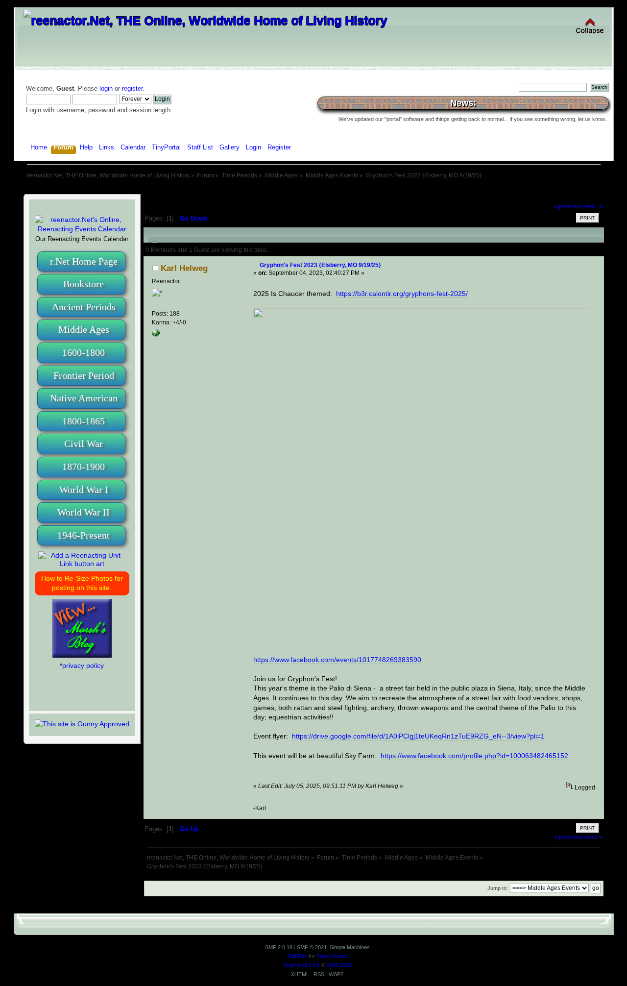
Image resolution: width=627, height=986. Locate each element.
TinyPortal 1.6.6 (301, 965)
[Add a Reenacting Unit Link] (82, 563)
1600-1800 (83, 352)
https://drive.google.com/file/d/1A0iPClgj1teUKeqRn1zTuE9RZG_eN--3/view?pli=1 (418, 736)
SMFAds (297, 956)
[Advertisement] (313, 190)
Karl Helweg (184, 268)
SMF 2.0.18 (278, 947)
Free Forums (332, 956)
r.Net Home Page (84, 261)
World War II (83, 512)
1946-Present (83, 535)
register (132, 88)
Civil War (83, 443)
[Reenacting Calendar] (82, 229)
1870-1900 (83, 466)
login (106, 88)
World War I (83, 489)
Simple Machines (350, 947)
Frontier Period (83, 375)
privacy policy (83, 665)
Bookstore (83, 283)
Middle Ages (83, 329)
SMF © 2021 (312, 947)
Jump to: (497, 888)
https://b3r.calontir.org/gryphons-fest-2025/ (402, 293)
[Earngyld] (156, 334)
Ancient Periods (84, 306)
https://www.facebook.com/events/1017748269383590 (337, 660)
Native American (84, 398)
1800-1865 (83, 421)
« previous (568, 206)
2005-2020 (339, 965)
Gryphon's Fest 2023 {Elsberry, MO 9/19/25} (320, 265)
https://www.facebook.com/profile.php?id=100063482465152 (474, 756)
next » (594, 206)
